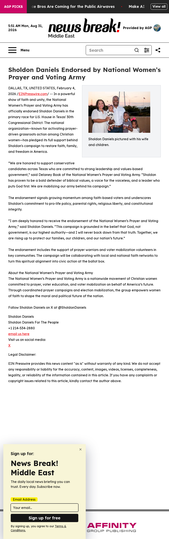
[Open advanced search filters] (146, 50)
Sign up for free (44, 517)
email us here (18, 334)
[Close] (80, 449)
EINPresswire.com (33, 94)
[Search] (137, 50)
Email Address (24, 499)
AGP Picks (13, 7)
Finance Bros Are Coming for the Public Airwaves (68, 6)
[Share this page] (158, 50)
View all (159, 6)
